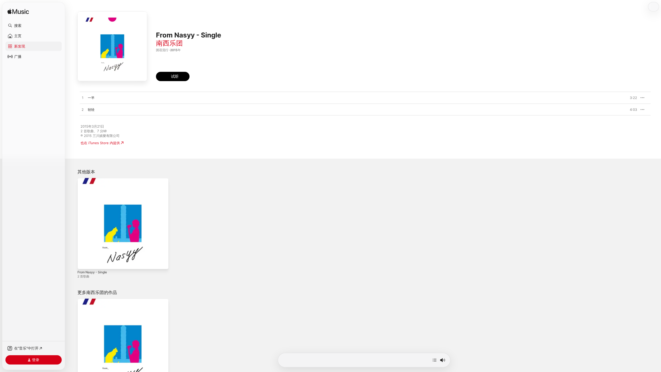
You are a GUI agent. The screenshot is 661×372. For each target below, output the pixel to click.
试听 (634, 97)
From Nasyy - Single (93, 180)
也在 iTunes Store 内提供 (100, 143)
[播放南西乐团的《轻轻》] (82, 109)
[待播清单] (434, 360)
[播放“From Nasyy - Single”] (84, 263)
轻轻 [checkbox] (91, 109)
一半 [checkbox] (91, 98)
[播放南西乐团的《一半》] (82, 98)
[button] (33, 25)
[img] (18, 12)
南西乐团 (169, 43)
